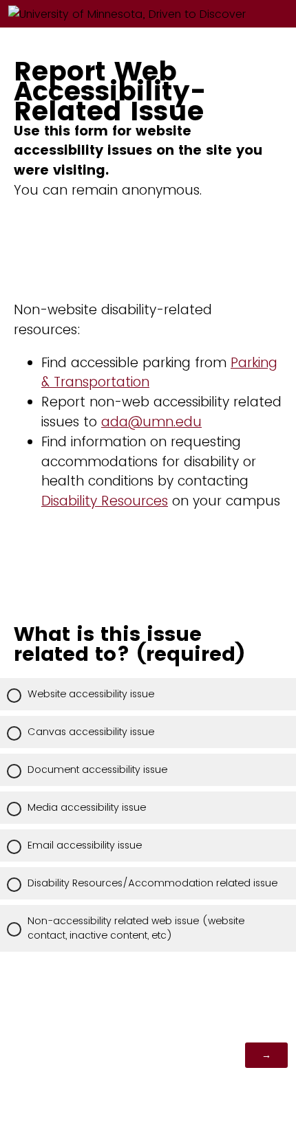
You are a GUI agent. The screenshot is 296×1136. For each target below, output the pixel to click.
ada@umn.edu (151, 422)
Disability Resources (104, 501)
